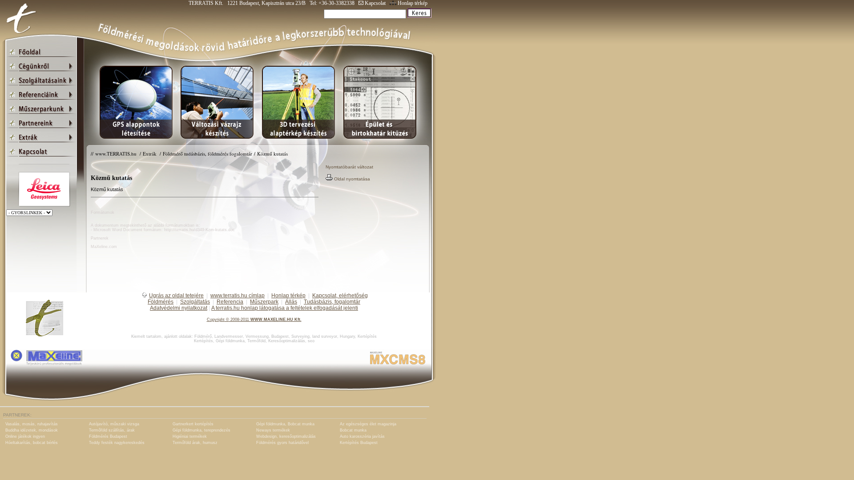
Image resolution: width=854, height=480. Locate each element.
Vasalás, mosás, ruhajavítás (31, 424)
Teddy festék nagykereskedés (117, 442)
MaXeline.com (104, 246)
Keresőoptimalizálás (286, 341)
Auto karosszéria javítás (362, 436)
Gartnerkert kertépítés (193, 424)
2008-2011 (239, 319)
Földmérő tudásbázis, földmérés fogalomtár (207, 153)
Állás (291, 302)
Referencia (230, 302)
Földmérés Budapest (108, 436)
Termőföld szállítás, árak (112, 430)
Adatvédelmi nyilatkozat (178, 308)
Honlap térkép (411, 3)
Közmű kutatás (272, 153)
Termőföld (256, 341)
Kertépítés (367, 336)
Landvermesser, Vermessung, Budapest (251, 336)
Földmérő (203, 336)
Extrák (150, 153)
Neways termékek (273, 430)
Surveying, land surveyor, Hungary (323, 336)
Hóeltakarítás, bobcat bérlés (31, 442)
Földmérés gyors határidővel (282, 442)
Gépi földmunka (230, 341)
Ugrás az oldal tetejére (176, 295)
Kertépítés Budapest (359, 442)
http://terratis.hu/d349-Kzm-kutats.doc (199, 230)
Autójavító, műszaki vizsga (114, 424)
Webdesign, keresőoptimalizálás (286, 436)
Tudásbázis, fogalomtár (332, 302)
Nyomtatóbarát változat (349, 166)
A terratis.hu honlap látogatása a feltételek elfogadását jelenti (284, 308)
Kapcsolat (374, 3)
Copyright (216, 319)
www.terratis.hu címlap (237, 295)
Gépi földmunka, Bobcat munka (285, 424)
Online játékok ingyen (25, 436)
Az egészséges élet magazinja (368, 424)
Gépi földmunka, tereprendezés (201, 430)
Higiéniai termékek (190, 436)
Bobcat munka (353, 430)
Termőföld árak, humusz (195, 442)
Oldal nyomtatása (351, 178)
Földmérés (160, 302)
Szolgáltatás (195, 302)
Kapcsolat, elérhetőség (340, 295)
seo (311, 341)
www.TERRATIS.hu (116, 153)
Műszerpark (264, 302)
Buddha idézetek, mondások (31, 430)
